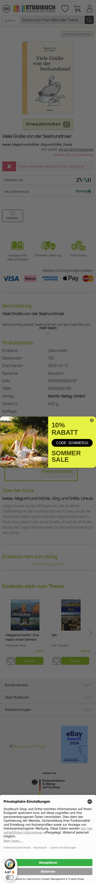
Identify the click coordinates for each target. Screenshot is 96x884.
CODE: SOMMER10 (72, 443)
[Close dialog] (92, 420)
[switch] (10, 877)
